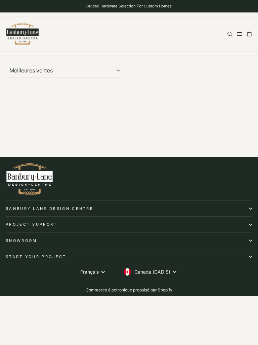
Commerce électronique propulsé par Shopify (129, 289)
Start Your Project (36, 256)
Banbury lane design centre (49, 208)
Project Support (31, 224)
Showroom (21, 240)
